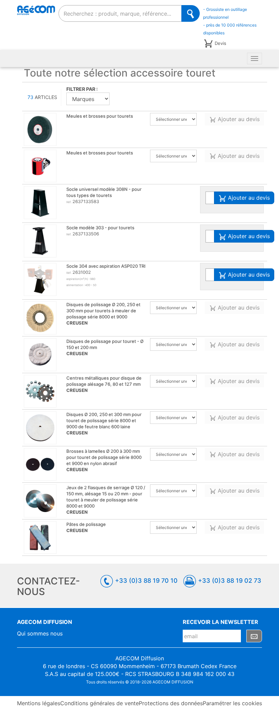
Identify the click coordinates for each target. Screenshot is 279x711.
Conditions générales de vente (99, 703)
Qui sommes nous (40, 633)
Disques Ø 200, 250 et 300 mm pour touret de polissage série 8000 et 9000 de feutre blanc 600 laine (104, 423)
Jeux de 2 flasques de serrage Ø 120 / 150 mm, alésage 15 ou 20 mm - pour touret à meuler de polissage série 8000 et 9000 (105, 500)
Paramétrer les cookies (232, 703)
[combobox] (120, 13)
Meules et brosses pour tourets (99, 116)
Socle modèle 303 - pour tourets (100, 227)
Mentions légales (38, 703)
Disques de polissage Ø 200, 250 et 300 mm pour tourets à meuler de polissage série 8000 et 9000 (103, 314)
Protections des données (171, 703)
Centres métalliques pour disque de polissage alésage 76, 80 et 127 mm (104, 384)
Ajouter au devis (238, 119)
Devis (220, 43)
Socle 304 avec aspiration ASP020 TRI (106, 266)
